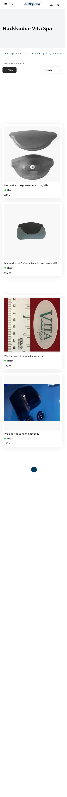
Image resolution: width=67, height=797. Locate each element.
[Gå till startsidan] (32, 4)
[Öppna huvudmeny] (5, 4)
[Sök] (11, 4)
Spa (20, 53)
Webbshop (8, 53)
